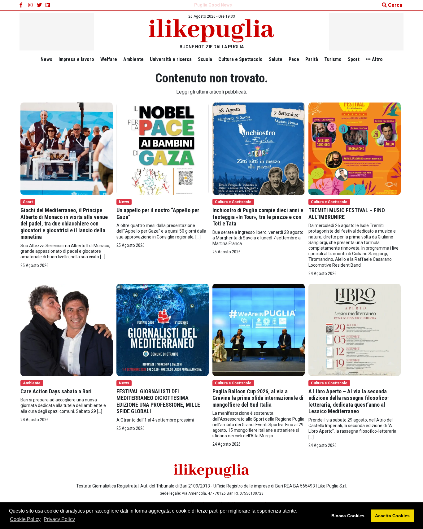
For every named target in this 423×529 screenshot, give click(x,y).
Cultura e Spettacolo (240, 59)
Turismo (333, 59)
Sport (354, 59)
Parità (311, 59)
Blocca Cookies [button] (347, 515)
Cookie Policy (25, 519)
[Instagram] (30, 5)
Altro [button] (377, 59)
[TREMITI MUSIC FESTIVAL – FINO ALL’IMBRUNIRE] (354, 148)
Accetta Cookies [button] (392, 515)
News (46, 59)
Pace (294, 59)
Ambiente (133, 59)
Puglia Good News (213, 4)
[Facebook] (22, 5)
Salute (275, 59)
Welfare (108, 59)
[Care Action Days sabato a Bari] (66, 329)
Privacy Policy (59, 519)
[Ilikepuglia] (211, 30)
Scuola (205, 59)
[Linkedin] (48, 5)
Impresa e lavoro (76, 59)
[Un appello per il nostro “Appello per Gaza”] (162, 148)
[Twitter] (39, 5)
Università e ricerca (171, 59)
